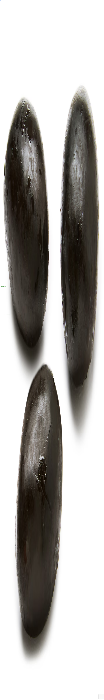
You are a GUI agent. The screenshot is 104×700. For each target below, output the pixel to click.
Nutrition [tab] (14, 280)
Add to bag (4, 286)
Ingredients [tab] (22, 280)
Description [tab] (4, 280)
